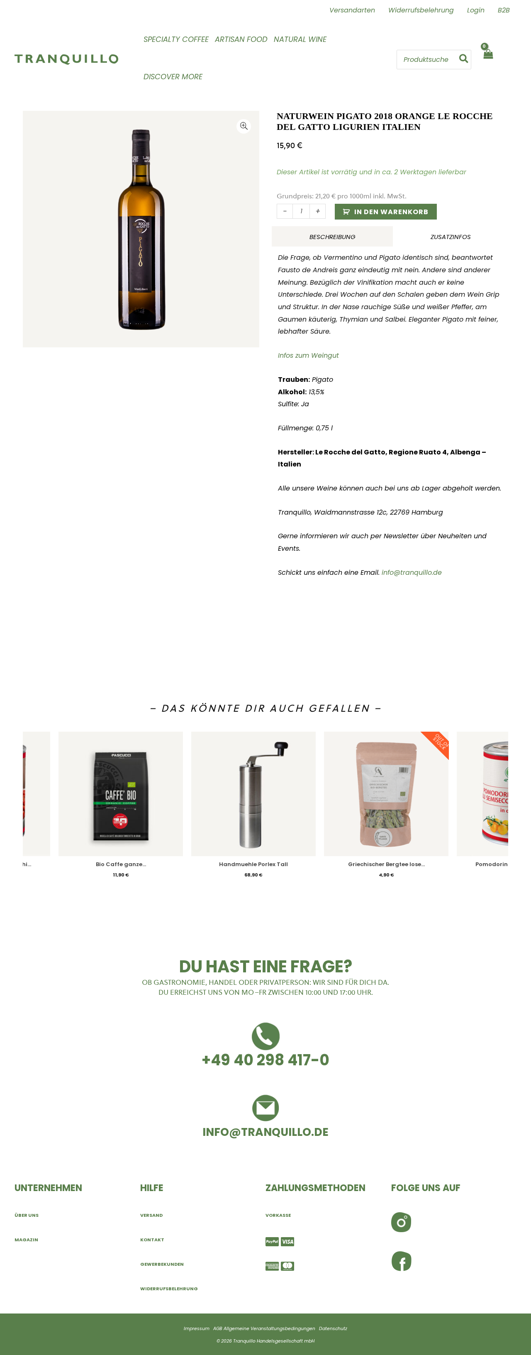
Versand (151, 1215)
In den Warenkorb (391, 212)
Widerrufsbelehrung (169, 1288)
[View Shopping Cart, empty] (488, 59)
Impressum (196, 1329)
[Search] (464, 59)
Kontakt (152, 1239)
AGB (217, 1329)
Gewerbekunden (162, 1264)
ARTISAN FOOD (241, 39)
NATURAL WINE (300, 39)
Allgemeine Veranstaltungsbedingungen (269, 1329)
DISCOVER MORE (173, 76)
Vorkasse (278, 1215)
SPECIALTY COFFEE (176, 39)
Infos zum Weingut (308, 355)
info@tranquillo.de (412, 572)
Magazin (26, 1239)
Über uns (27, 1215)
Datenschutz (333, 1329)
